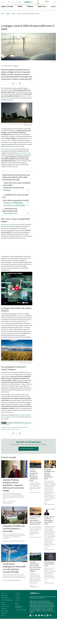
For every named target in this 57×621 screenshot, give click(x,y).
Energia (13, 10)
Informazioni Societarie (18, 607)
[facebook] (30, 615)
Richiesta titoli (5, 606)
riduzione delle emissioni (7, 98)
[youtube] (42, 615)
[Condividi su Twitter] (17, 83)
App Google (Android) (7, 600)
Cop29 (4, 501)
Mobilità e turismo (34, 10)
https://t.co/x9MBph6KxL (13, 203)
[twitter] (33, 615)
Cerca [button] (19, 2)
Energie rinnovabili (5, 429)
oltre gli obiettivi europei (23, 153)
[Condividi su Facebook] (13, 83)
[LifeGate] (28, 2)
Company (17, 593)
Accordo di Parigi (15, 429)
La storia (17, 600)
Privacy (17, 604)
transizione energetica (9, 149)
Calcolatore (4, 611)
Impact (53, 6)
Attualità (3, 593)
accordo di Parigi (20, 315)
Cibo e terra (43, 10)
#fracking (6, 190)
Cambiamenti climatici (22, 427)
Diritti (8, 10)
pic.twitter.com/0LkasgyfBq (14, 205)
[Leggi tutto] (55, 457)
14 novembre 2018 (10, 213)
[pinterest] (36, 615)
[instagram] (45, 615)
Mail (16, 602)
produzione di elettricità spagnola (11, 224)
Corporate (4, 608)
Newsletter (13, 2)
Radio (20, 6)
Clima (4, 580)
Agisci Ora (42, 6)
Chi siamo (18, 598)
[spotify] (39, 615)
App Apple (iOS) (5, 598)
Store (9, 2)
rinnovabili (24, 96)
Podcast (30, 6)
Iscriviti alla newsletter (27, 448)
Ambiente (3, 10)
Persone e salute (52, 10)
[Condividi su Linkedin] (20, 83)
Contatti (17, 595)
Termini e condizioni (20, 610)
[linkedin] (47, 615)
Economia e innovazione (23, 10)
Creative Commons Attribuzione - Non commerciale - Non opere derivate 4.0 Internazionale (16, 423)
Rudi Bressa (15, 66)
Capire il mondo (7, 6)
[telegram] (50, 615)
